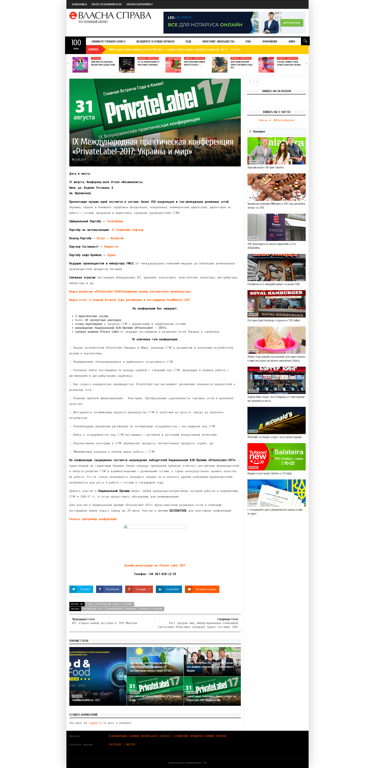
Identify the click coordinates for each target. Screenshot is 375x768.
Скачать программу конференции (93, 519)
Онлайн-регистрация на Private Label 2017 (155, 565)
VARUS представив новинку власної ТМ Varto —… (194, 63)
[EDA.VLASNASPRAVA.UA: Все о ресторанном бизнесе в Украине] (110, 17)
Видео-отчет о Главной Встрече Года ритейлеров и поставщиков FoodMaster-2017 (129, 300)
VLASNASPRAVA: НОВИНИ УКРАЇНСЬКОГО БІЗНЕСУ (139, 736)
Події (90, 604)
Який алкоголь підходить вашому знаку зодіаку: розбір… (103, 63)
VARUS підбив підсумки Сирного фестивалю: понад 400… (241, 65)
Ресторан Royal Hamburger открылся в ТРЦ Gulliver (273, 320)
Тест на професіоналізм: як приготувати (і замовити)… (148, 63)
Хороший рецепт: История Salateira (265, 167)
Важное (93, 49)
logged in (95, 723)
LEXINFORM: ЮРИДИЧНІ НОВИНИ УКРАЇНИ (200, 736)
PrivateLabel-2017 (93, 608)
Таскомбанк (115, 221)
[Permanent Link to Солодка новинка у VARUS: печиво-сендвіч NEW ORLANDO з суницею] (266, 65)
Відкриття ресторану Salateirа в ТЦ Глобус (269, 473)
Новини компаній (148, 58)
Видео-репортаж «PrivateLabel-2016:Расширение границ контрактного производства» (130, 291)
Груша (111, 255)
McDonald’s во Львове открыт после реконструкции (274, 437)
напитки (131, 608)
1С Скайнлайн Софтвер (128, 230)
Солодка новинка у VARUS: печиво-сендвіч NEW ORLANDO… (289, 63)
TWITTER (130, 744)
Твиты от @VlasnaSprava (276, 120)
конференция (114, 608)
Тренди (96, 58)
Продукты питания (151, 608)
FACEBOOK (115, 744)
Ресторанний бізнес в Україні (114, 604)
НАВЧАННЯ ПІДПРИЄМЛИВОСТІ (139, 4)
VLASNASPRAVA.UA (79, 4)
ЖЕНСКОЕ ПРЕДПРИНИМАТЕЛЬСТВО (107, 4)
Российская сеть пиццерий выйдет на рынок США (273, 284)
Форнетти (111, 246)
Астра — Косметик (110, 238)
